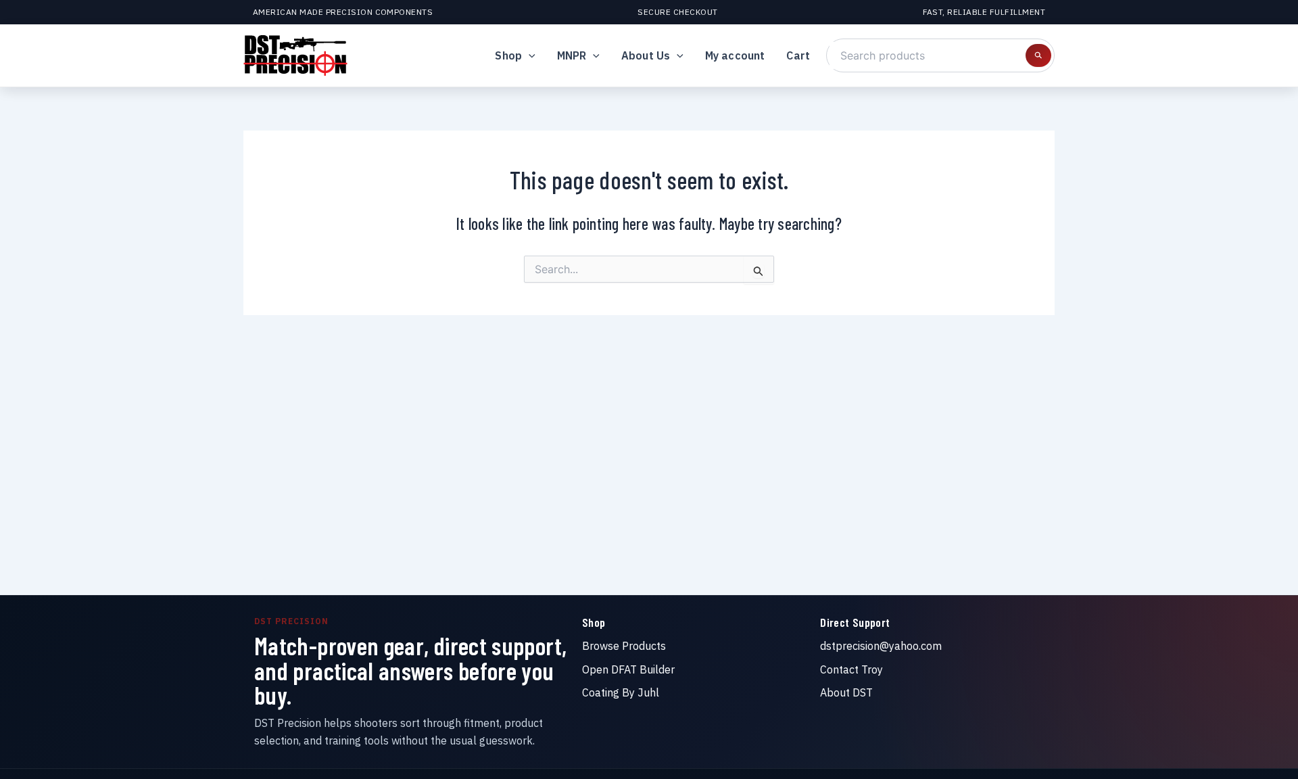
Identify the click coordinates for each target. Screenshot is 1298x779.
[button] (528, 55)
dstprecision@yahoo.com (881, 646)
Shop (508, 55)
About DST (846, 692)
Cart (798, 55)
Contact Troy (851, 669)
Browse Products (624, 646)
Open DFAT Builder (628, 669)
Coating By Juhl (620, 692)
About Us (645, 55)
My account (735, 55)
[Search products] (1038, 55)
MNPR (572, 55)
